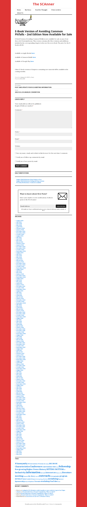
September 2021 (21, 289)
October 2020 (20, 301)
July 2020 (19, 304)
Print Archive (56, 10)
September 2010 (21, 448)
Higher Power (33, 469)
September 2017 (20, 347)
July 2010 (18, 451)
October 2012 (20, 413)
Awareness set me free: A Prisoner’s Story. (38, 496)
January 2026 (20, 230)
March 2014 (19, 393)
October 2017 (20, 346)
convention (47, 467)
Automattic (58, 504)
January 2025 (20, 245)
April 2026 (19, 227)
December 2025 (20, 231)
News (19, 10)
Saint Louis (26, 479)
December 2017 (20, 343)
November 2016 (20, 358)
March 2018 (19, 339)
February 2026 (20, 228)
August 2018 (19, 335)
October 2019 (20, 315)
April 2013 (19, 405)
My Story (28, 10)
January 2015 (20, 379)
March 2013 (19, 407)
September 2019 (21, 317)
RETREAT (18, 479)
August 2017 (19, 349)
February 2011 (20, 440)
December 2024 (20, 246)
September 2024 (21, 251)
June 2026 (19, 223)
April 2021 (19, 295)
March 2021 (19, 297)
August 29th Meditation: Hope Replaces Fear (29, 179)
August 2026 (19, 220)
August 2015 (19, 370)
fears (57, 466)
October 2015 (20, 367)
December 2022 (20, 275)
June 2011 (19, 434)
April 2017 (19, 350)
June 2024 (19, 256)
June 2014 (19, 388)
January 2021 (20, 298)
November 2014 (20, 381)
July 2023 (19, 271)
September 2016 (21, 359)
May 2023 (19, 272)
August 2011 (19, 431)
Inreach (43, 473)
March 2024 (19, 260)
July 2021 (18, 292)
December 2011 (20, 425)
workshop (45, 481)
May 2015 (19, 375)
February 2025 (20, 243)
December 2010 (20, 443)
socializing (53, 479)
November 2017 (20, 344)
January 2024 (20, 262)
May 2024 (19, 257)
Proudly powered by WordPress (34, 504)
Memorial (25, 476)
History (42, 469)
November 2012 (20, 411)
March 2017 (19, 352)
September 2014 (21, 384)
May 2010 (19, 454)
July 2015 (18, 372)
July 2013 (18, 404)
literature (67, 472)
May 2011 (18, 436)
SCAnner (33, 479)
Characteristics (22, 466)
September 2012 (21, 414)
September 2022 (21, 277)
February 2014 (20, 394)
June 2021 (19, 294)
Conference (36, 466)
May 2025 (19, 240)
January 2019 (20, 327)
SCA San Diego (39, 479)
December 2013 (20, 397)
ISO (54, 473)
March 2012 (19, 420)
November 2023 (20, 265)
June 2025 (19, 239)
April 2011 (19, 437)
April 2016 (19, 362)
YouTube (53, 481)
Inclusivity (20, 472)
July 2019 (18, 320)
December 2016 (20, 356)
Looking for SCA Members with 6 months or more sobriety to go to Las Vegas (43, 490)
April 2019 (19, 324)
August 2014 (19, 385)
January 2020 (20, 310)
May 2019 (19, 323)
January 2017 (20, 355)
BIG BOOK (53, 464)
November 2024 (20, 248)
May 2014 (19, 390)
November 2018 (20, 330)
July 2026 (19, 222)
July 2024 (19, 254)
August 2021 (19, 291)
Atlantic (18, 492)
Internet (49, 472)
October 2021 (20, 288)
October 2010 (20, 446)
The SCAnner (43, 4)
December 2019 (20, 312)
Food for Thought (41, 10)
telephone (31, 481)
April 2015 (19, 376)
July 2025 (18, 237)
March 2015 (19, 378)
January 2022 (20, 285)
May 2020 (19, 306)
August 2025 (19, 236)
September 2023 (21, 268)
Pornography (54, 476)
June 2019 (19, 321)
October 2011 (20, 428)
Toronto (37, 481)
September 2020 (21, 303)
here (33, 53)
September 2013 (21, 402)
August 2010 (19, 449)
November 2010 (20, 445)
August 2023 (19, 269)
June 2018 (19, 336)
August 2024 (19, 252)
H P (64, 469)
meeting (19, 476)
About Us (20, 13)
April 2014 (19, 391)
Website (17, 146)
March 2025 (19, 242)
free (17, 469)
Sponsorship (20, 481)
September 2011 (20, 430)
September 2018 (21, 333)
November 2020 (20, 300)
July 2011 (18, 433)
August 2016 (19, 361)
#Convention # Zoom (35, 464)
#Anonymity (21, 463)
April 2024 (19, 259)
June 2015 (19, 373)
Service (45, 479)
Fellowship (65, 466)
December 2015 (20, 365)
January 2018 (20, 341)
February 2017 (20, 353)
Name (17, 132)
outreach (44, 475)
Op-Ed (37, 476)
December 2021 (20, 286)
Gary (32, 77)
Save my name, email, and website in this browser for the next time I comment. (42, 153)
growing (22, 469)
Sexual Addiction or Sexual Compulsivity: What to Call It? (39, 492)
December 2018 (20, 329)
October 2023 (20, 266)
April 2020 (19, 307)
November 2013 (20, 399)
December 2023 (20, 263)
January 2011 (20, 442)
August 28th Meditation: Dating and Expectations (30, 181)
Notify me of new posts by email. (27, 161)
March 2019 (19, 326)
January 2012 (20, 423)
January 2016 (20, 364)
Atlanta (47, 463)
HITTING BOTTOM (55, 469)
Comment (19, 110)
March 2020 (19, 309)
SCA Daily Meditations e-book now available (28, 182)
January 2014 (20, 396)
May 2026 (19, 225)
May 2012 (19, 417)
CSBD (54, 467)
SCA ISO (22, 79)
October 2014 (20, 382)
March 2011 (19, 439)
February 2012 (20, 422)
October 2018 (20, 332)
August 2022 (19, 278)
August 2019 (19, 318)
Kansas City (59, 472)
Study (26, 481)
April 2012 (19, 419)
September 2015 (20, 368)
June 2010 (19, 452)
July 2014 (18, 387)
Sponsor (61, 479)
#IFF (44, 463)
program (63, 476)
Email (17, 139)
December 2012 (20, 410)
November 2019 (20, 314)
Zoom (59, 481)
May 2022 (19, 281)
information (33, 472)
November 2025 (20, 233)
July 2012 (18, 416)
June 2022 (19, 280)
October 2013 (20, 401)
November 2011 (20, 426)
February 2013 (20, 408)
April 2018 (19, 338)
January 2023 (20, 274)
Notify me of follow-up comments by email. (30, 157)
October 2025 (20, 234)
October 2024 (20, 249)
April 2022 (19, 283)
